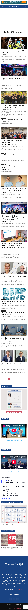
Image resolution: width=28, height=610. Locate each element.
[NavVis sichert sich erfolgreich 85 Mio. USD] (14, 43)
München (3, 118)
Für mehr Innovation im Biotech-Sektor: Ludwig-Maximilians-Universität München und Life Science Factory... (14, 246)
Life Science (4, 241)
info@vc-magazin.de (18, 589)
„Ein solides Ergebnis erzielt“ (11, 364)
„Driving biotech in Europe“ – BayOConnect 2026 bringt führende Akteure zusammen (13, 217)
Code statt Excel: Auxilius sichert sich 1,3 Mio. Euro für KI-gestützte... (13, 189)
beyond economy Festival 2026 (11, 120)
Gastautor (3, 277)
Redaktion (3, 54)
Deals (3, 48)
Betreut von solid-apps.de (17, 608)
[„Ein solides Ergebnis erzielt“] (14, 356)
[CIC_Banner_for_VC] (14, 2)
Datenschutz (18, 604)
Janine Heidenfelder (5, 144)
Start (2, 29)
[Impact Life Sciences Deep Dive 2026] (14, 294)
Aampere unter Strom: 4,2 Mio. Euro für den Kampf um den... (13, 106)
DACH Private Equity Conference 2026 (15, 486)
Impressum (8, 604)
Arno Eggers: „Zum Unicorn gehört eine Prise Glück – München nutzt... (13, 339)
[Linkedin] (10, 599)
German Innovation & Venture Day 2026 (15, 482)
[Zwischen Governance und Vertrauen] (14, 268)
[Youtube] (17, 599)
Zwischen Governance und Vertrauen (13, 276)
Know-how (4, 273)
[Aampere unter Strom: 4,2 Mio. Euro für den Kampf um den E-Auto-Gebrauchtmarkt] (14, 97)
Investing (3, 361)
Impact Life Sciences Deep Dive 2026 (13, 301)
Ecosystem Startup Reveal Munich (12, 312)
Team (13, 604)
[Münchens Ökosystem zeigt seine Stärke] (14, 70)
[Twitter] (14, 599)
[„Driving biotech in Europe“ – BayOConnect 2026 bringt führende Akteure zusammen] (14, 208)
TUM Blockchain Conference (10, 155)
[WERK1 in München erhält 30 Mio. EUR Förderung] (14, 133)
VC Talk (3, 335)
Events (3, 75)
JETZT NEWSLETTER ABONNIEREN (14, 412)
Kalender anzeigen (5, 498)
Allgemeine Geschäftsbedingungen (14, 605)
